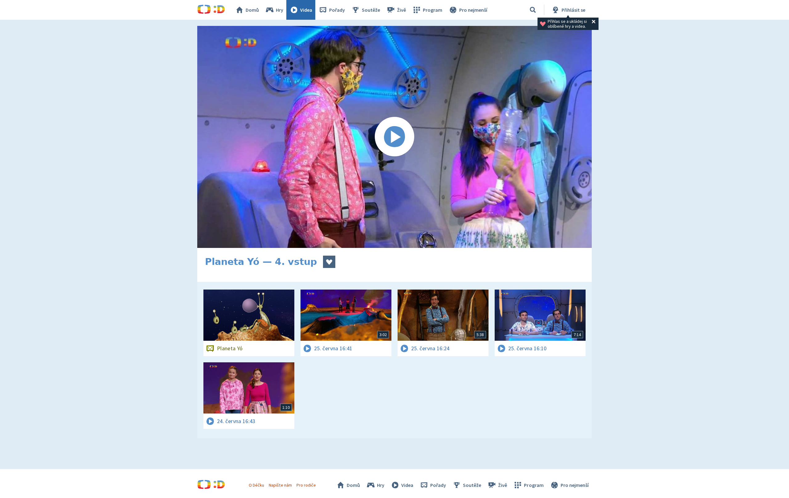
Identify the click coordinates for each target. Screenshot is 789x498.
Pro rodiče (306, 485)
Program (432, 10)
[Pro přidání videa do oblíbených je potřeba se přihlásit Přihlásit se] (329, 262)
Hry (279, 10)
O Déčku (256, 485)
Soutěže (371, 10)
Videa (306, 10)
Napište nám (280, 485)
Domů (252, 10)
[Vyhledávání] (533, 10)
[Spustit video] (394, 137)
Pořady (337, 10)
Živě (401, 10)
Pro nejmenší (473, 10)
